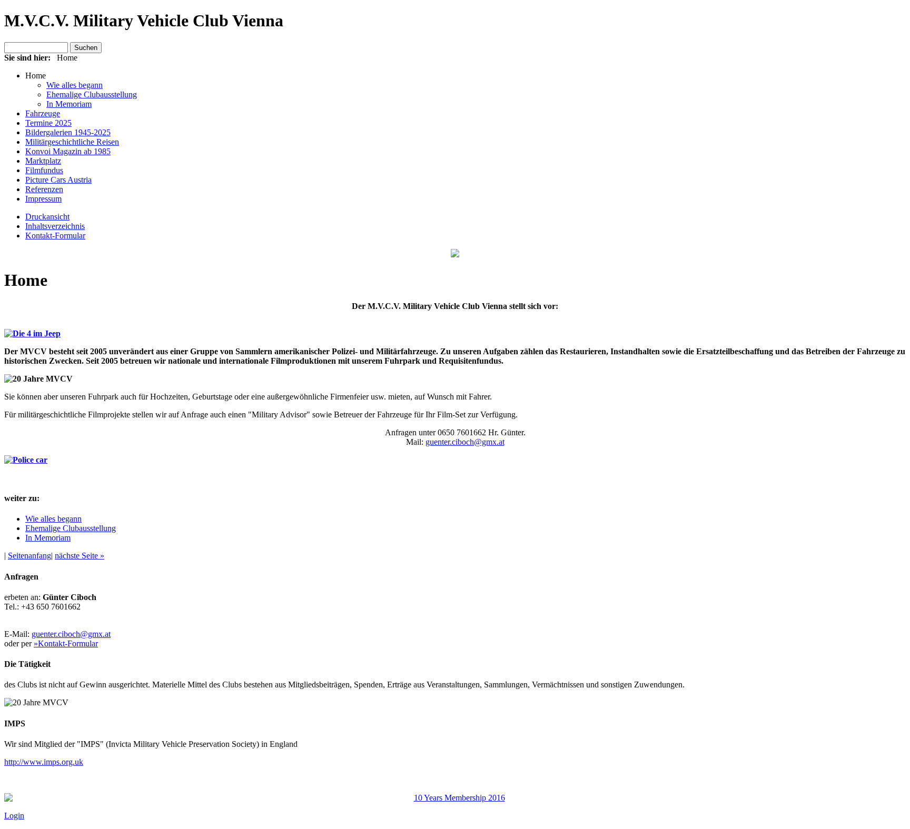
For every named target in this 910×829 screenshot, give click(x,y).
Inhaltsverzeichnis (55, 226)
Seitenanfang (29, 555)
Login (14, 815)
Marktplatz (43, 160)
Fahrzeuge (42, 113)
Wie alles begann (74, 85)
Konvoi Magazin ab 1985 (68, 151)
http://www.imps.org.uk (43, 761)
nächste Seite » (79, 555)
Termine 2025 (48, 122)
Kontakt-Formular (55, 235)
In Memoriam (69, 103)
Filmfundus (44, 170)
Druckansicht (47, 216)
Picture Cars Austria (58, 179)
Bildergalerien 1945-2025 (68, 132)
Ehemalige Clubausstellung (91, 94)
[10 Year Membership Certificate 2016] (455, 798)
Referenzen (44, 189)
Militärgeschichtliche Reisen (72, 141)
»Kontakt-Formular (66, 643)
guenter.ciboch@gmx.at (465, 441)
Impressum (43, 198)
